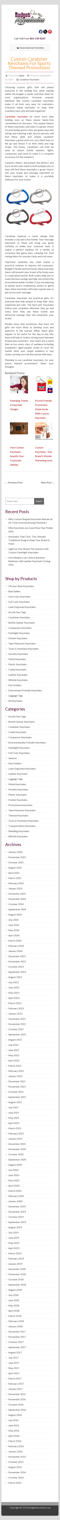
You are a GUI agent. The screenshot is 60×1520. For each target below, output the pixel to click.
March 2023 (14, 1003)
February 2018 (16, 1321)
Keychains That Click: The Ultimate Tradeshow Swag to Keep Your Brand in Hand (29, 540)
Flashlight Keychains (19, 633)
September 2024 (17, 909)
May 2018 (13, 1305)
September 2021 (17, 1096)
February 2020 (16, 1196)
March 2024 (14, 940)
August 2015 (15, 1467)
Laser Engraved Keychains (22, 606)
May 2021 (13, 1117)
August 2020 (15, 1164)
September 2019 (17, 1222)
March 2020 (14, 1190)
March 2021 (14, 1128)
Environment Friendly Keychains (25, 690)
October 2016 (16, 1404)
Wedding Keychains (18, 831)
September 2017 (17, 1347)
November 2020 (17, 1149)
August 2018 (15, 1289)
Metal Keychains (17, 659)
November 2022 (17, 1023)
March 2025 (14, 878)
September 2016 (17, 1409)
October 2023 (16, 966)
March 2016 (14, 1441)
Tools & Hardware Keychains (23, 648)
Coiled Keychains (17, 669)
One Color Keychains (19, 596)
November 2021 (17, 1086)
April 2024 (14, 935)
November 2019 (17, 1211)
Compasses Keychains (20, 627)
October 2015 (16, 1461)
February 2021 (16, 1133)
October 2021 (16, 1091)
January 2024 (15, 951)
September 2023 (17, 971)
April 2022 (14, 1060)
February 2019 (16, 1258)
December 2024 (17, 893)
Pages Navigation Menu (32, 48)
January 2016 (15, 1451)
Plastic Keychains (17, 664)
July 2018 (13, 1295)
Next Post (48, 482)
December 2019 (17, 1206)
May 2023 (13, 992)
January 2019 (15, 1263)
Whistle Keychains (18, 679)
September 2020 (17, 1159)
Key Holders (15, 685)
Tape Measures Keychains (22, 643)
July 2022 (13, 1044)
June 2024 (13, 924)
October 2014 (16, 1477)
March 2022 (14, 1065)
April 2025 (14, 872)
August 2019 (15, 1227)
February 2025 (16, 883)
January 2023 (15, 1013)
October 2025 (16, 862)
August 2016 (15, 1414)
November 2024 (17, 898)
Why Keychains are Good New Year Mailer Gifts (30, 529)
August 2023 (15, 977)
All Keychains (15, 700)
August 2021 (15, 1102)
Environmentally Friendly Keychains (27, 742)
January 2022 (15, 1076)
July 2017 (13, 1357)
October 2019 (16, 1216)
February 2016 (16, 1446)
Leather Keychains (18, 674)
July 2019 (13, 1232)
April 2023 (14, 997)
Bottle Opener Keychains (21, 622)
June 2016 (13, 1425)
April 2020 (14, 1185)
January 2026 (15, 851)
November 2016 (17, 1399)
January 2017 (15, 1388)
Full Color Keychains (19, 601)
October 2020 (16, 1154)
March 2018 (14, 1315)
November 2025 (17, 857)
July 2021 (13, 1107)
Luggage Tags (15, 695)
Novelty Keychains (18, 653)
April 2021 (14, 1123)
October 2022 (16, 1029)
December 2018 (17, 1268)
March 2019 (14, 1253)
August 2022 (15, 1039)
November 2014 (17, 1472)
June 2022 (13, 1050)
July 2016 (13, 1420)
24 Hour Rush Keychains (21, 586)
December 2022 (17, 1018)
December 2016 (17, 1394)
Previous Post (13, 482)
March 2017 (14, 1378)
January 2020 (15, 1201)
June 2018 (13, 1300)
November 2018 (17, 1274)
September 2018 (17, 1284)
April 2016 (14, 1435)
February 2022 (16, 1070)
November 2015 (17, 1456)
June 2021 (13, 1112)
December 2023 (17, 956)
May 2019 (13, 1242)
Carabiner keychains (16, 116)
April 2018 (14, 1310)
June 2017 (13, 1362)
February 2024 (16, 945)
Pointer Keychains (17, 638)
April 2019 (14, 1248)
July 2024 (13, 919)
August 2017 (15, 1352)
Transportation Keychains (22, 825)
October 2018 (16, 1279)
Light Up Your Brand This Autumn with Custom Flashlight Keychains (28, 550)
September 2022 (17, 1034)
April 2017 (14, 1373)
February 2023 (16, 1008)
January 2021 (15, 1138)
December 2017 (17, 1331)
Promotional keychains (20, 805)
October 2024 (16, 904)
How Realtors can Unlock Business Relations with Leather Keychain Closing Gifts (29, 561)
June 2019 (13, 1237)
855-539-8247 (38, 38)
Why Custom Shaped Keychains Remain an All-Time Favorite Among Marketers (30, 521)
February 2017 (16, 1383)
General (12, 758)
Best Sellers (14, 591)
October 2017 (16, 1341)
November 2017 (17, 1336)
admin (21, 75)
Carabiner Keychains (29, 79)
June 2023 (13, 987)
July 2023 (13, 982)
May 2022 (13, 1055)
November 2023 (17, 961)
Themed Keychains (18, 815)
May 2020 (13, 1180)
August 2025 (15, 867)
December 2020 (17, 1143)
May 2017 (13, 1368)
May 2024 (13, 930)
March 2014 (14, 1482)
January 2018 (15, 1326)
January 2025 (15, 888)
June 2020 (13, 1175)
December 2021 (17, 1081)
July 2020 (13, 1169)
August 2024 (15, 914)
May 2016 (13, 1430)
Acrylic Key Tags (17, 612)
